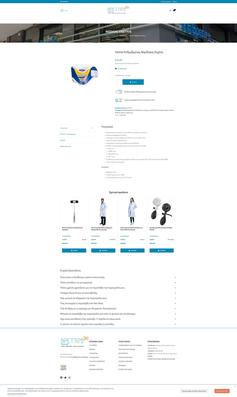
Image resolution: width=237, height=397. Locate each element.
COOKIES (92, 365)
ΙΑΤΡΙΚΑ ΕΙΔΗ (154, 110)
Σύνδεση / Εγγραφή (165, 1)
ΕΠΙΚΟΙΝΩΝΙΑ (94, 357)
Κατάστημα (101, 36)
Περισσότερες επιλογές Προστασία (194, 391)
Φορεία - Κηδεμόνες (127, 112)
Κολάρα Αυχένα (163, 110)
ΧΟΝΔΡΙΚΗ (122, 365)
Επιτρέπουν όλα (222, 391)
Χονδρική (174, 1)
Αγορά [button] (75, 250)
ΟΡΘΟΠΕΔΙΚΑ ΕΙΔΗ (112, 36)
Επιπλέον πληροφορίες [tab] (68, 134)
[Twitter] (65, 377)
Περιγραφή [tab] (63, 128)
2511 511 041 (159, 351)
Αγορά (134, 82)
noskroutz (123, 115)
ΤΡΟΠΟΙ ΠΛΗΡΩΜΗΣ (125, 361)
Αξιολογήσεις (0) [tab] (65, 146)
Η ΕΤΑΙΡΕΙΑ (93, 345)
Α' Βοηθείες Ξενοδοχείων (142, 110)
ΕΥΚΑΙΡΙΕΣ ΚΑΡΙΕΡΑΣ (96, 369)
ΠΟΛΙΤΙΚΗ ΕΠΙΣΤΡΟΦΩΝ (126, 349)
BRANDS (92, 349)
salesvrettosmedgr (168, 359)
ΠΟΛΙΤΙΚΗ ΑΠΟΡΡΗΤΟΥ (97, 361)
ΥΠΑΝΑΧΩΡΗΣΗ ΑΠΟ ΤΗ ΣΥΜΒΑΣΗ (130, 345)
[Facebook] (61, 377)
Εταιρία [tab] (62, 140)
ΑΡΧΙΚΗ (93, 36)
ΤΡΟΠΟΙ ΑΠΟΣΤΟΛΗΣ (125, 357)
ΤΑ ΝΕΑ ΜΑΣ (93, 353)
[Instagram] (69, 377)
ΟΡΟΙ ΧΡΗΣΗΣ (123, 353)
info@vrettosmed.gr (154, 359)
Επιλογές (104, 250)
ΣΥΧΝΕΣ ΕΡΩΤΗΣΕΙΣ (125, 369)
